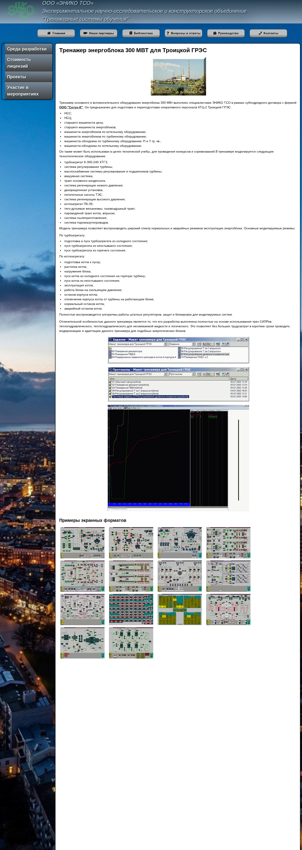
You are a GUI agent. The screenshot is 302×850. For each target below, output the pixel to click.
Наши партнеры (101, 33)
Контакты (271, 33)
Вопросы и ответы (186, 33)
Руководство (228, 33)
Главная (59, 33)
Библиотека (143, 33)
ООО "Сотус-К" (71, 107)
